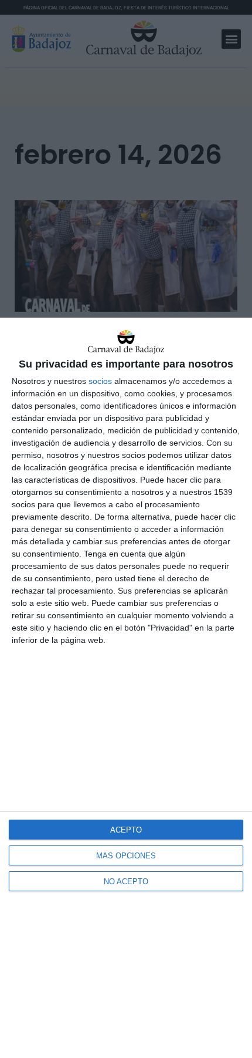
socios (100, 381)
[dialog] (126, 688)
